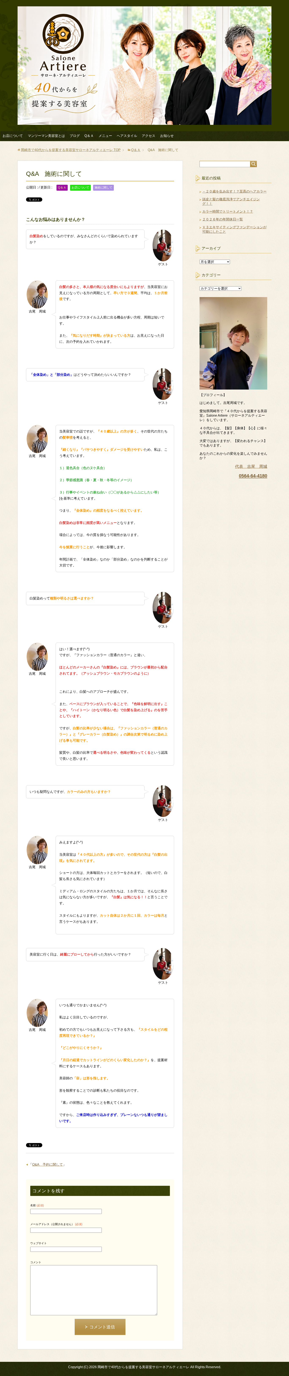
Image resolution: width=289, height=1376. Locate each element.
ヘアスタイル (127, 136)
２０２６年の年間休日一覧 (222, 219)
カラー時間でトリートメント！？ (227, 211)
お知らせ (167, 136)
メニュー (105, 136)
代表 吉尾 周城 (251, 466)
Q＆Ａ (89, 136)
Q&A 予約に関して (47, 1164)
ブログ (75, 136)
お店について (13, 136)
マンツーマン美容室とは (46, 136)
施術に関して (103, 187)
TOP (71, 150)
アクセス (148, 136)
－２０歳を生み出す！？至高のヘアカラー (234, 191)
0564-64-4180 (253, 475)
